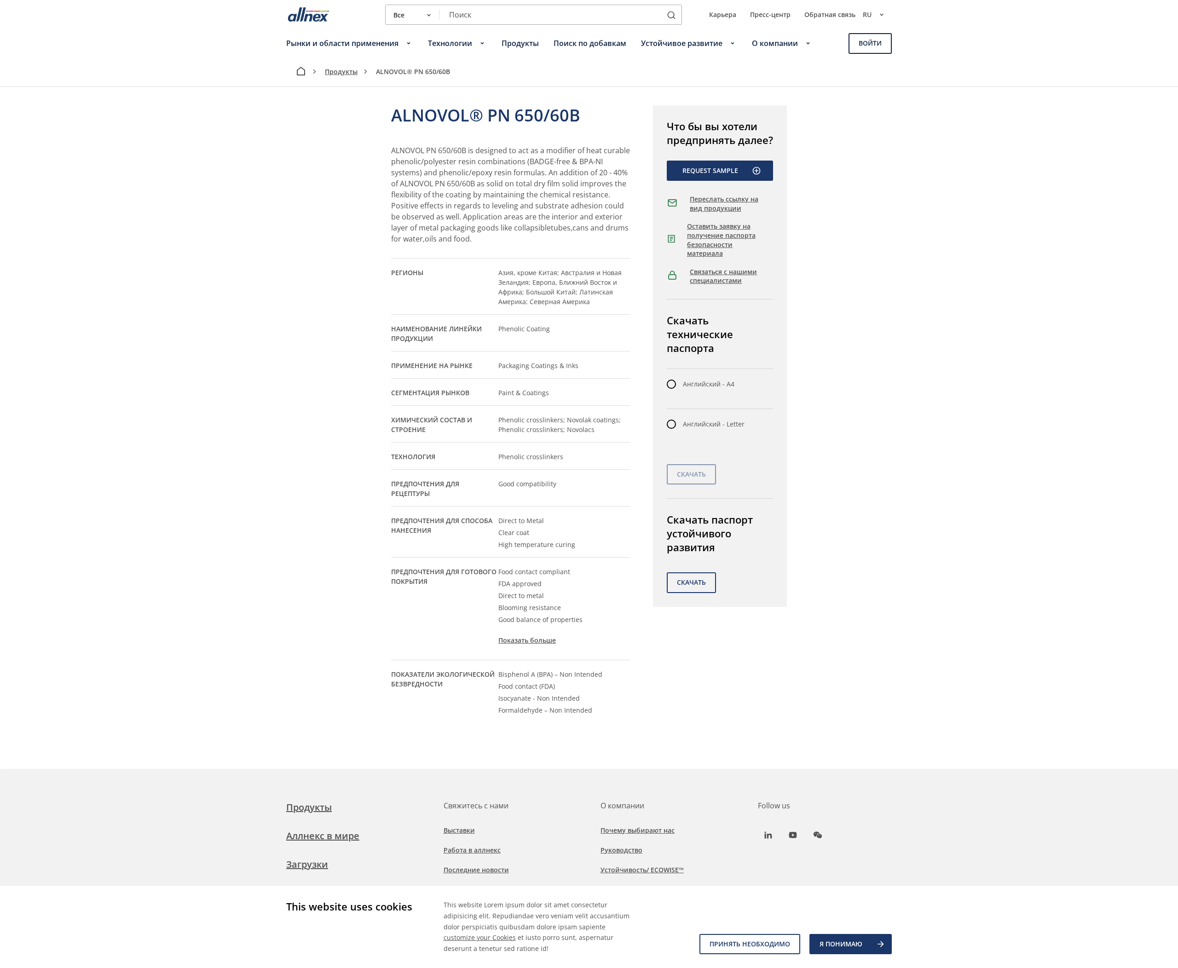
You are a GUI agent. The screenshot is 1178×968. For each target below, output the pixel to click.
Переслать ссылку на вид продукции (724, 204)
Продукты (341, 71)
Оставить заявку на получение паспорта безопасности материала (721, 240)
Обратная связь (829, 14)
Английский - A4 (708, 384)
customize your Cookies (480, 937)
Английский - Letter (714, 424)
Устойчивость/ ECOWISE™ (642, 869)
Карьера (722, 14)
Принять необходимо (750, 943)
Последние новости (476, 869)
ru (867, 14)
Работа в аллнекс (472, 850)
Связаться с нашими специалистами (723, 276)
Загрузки (307, 864)
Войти (870, 43)
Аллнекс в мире (322, 836)
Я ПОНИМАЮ (841, 943)
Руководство (621, 850)
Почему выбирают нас (638, 830)
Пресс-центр (770, 14)
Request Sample (710, 170)
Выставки (459, 830)
